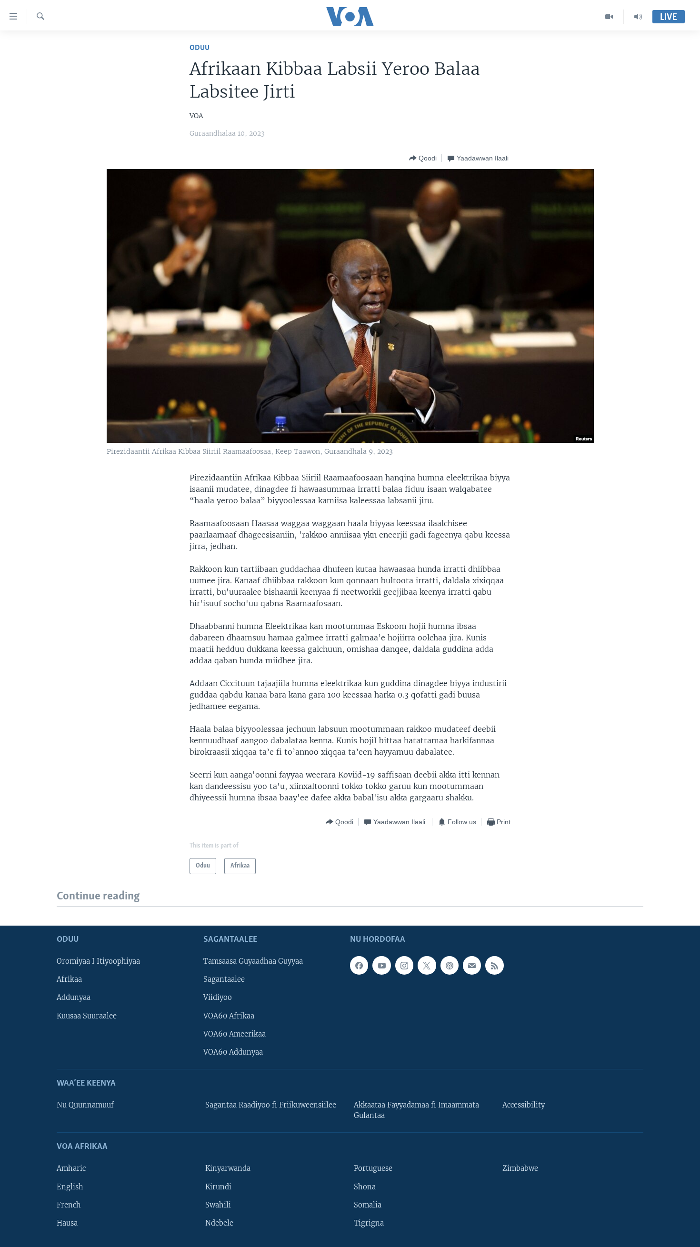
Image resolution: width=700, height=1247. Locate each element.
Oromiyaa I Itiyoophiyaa (98, 961)
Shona (365, 1186)
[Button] (423, 158)
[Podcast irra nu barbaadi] (449, 965)
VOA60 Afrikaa (228, 1015)
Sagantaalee (224, 979)
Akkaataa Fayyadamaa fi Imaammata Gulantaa (416, 1110)
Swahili (218, 1204)
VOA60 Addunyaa (233, 1051)
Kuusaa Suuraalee (87, 1015)
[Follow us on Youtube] (381, 965)
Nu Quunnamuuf (85, 1105)
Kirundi (218, 1186)
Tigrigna (369, 1222)
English (70, 1186)
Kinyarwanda (227, 1168)
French (69, 1204)
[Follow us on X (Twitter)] (427, 965)
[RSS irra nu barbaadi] (494, 965)
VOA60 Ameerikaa (234, 1033)
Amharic (71, 1168)
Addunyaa (73, 997)
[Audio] (638, 17)
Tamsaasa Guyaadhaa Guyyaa (253, 961)
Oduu (200, 48)
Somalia (367, 1204)
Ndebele (219, 1222)
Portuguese (373, 1168)
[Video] (609, 17)
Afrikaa (69, 979)
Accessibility (523, 1105)
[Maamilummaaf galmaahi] (472, 965)
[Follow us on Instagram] (404, 965)
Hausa (67, 1222)
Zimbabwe (520, 1168)
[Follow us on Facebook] (359, 965)
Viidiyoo (217, 997)
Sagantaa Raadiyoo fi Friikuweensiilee (270, 1105)
